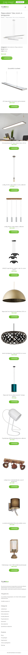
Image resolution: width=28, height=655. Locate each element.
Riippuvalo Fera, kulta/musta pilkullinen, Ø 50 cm (14, 311)
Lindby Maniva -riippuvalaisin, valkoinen (14, 226)
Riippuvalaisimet (19, 47)
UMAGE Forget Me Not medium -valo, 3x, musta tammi (14, 269)
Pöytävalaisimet (5, 619)
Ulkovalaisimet (4, 624)
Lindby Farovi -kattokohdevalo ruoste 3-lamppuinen (14, 480)
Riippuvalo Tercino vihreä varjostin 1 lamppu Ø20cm (14, 395)
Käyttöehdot (4, 640)
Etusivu (2, 17)
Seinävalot (3, 621)
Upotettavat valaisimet (6, 626)
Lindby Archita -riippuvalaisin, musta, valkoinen (14, 184)
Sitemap (3, 645)
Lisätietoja (7, 58)
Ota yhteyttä (4, 637)
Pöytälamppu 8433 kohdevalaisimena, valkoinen (14, 438)
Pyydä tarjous (20, 2)
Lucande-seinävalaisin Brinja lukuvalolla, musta (14, 523)
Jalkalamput (4, 609)
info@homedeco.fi (5, 601)
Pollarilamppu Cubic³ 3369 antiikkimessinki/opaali (14, 565)
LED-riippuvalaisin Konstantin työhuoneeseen (14, 101)
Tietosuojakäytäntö (5, 642)
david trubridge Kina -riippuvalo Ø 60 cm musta (14, 353)
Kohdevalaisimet (5, 616)
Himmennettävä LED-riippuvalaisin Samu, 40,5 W (14, 143)
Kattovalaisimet (11, 47)
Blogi (2, 635)
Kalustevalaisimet (5, 611)
